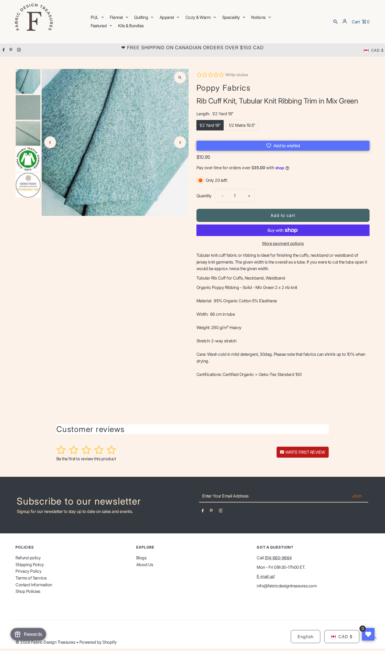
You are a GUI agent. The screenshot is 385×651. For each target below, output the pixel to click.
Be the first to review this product (86, 458)
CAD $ (377, 50)
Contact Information (33, 584)
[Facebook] (3, 50)
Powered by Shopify (98, 642)
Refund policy (28, 557)
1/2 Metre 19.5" (242, 125)
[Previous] (50, 142)
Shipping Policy (29, 564)
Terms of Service (30, 578)
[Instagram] (18, 50)
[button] (283, 146)
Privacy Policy (28, 571)
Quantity (204, 195)
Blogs (141, 557)
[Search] (335, 21)
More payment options (283, 243)
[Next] (180, 142)
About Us (144, 564)
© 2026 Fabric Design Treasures (45, 642)
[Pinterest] (10, 50)
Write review (236, 74)
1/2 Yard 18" (210, 125)
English (306, 636)
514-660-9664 (278, 557)
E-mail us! (265, 576)
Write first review (304, 452)
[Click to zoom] (180, 77)
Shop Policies (27, 591)
